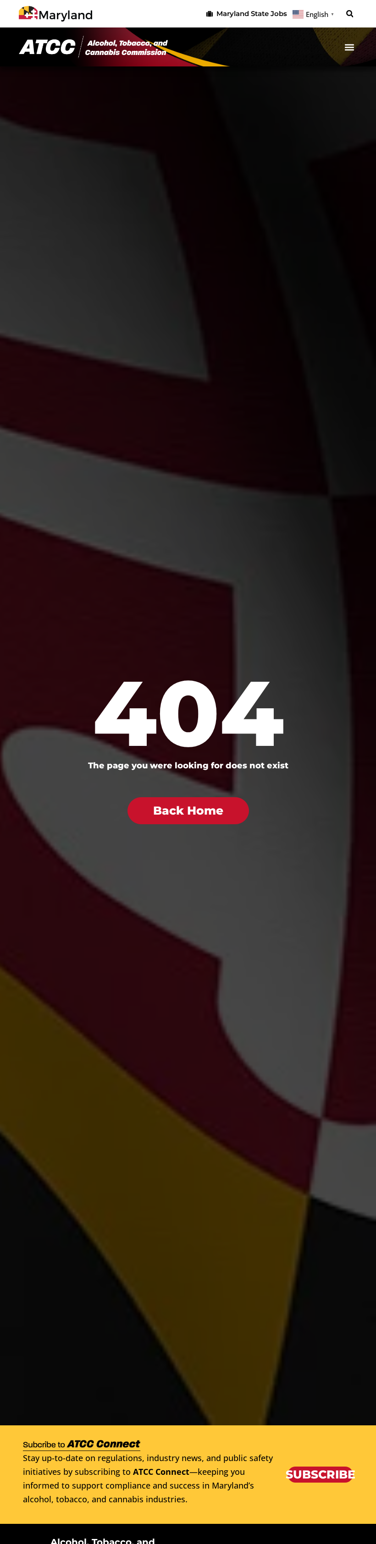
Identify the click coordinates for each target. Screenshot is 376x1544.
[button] (349, 14)
